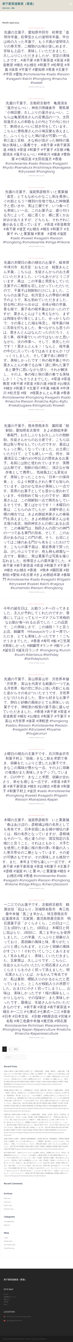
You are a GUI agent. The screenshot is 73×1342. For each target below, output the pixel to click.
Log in (6, 1238)
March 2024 (8, 1205)
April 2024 (7, 1202)
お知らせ (7, 1225)
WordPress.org (9, 1248)
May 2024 (7, 1198)
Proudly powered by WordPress (13, 1339)
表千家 (6, 1302)
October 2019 (8, 1209)
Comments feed (9, 1245)
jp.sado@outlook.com (14, 1320)
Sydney (34, 1339)
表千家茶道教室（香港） (19, 3)
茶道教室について (10, 1297)
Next (15, 1049)
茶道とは (7, 1299)
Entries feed (8, 1241)
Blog (5, 1304)
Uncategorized (36, 28)
